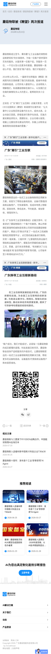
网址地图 (6, 648)
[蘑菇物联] (9, 4)
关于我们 (7, 612)
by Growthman (10, 646)
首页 (5, 12)
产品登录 (7, 627)
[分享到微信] (22, 414)
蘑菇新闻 (17, 12)
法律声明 (15, 648)
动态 (10, 12)
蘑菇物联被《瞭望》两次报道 (36, 12)
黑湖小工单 (15, 640)
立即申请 (25, 573)
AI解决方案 (8, 605)
